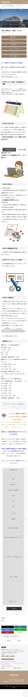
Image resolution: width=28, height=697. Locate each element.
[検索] (23, 2)
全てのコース (6, 90)
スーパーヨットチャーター (19, 663)
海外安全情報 (21, 679)
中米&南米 (4, 652)
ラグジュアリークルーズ (5, 664)
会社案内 (11, 681)
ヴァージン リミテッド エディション (8, 661)
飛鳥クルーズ (17, 636)
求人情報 (15, 681)
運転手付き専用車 (17, 668)
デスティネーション (5, 649)
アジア (11, 649)
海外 (16, 652)
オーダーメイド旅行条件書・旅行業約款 (10, 679)
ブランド (3, 654)
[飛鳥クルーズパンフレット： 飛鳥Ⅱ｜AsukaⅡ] (20, 640)
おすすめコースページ (13, 89)
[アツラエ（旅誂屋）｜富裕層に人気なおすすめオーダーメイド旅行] (5, 2)
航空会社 (3, 668)
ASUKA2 (4, 636)
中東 (22, 651)
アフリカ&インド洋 (16, 649)
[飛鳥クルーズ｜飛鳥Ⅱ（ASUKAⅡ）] (7, 640)
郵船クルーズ (9, 636)
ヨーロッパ (18, 651)
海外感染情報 (5, 681)
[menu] (26, 2)
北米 (13, 652)
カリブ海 (13, 651)
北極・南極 (9, 652)
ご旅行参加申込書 (9, 149)
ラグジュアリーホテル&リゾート (7, 666)
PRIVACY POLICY (21, 681)
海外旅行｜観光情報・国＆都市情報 (7, 656)
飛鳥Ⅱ (13, 636)
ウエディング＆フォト (5, 663)
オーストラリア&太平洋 (6, 651)
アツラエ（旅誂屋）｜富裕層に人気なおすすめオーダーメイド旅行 (13, 686)
